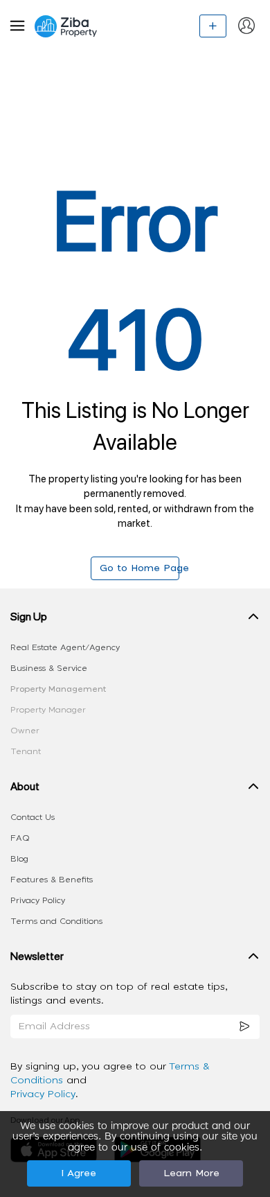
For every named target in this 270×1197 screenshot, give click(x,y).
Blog (19, 859)
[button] (135, 619)
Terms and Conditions (56, 921)
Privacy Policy (37, 900)
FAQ (20, 838)
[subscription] (245, 1027)
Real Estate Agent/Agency (65, 647)
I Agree (78, 1173)
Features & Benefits (51, 879)
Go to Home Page (139, 568)
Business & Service (48, 668)
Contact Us (32, 817)
